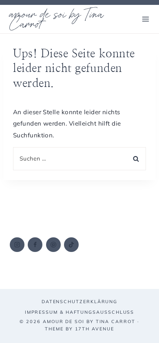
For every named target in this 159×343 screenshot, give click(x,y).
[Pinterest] (53, 244)
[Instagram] (17, 244)
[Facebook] (35, 244)
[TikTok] (71, 244)
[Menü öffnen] (145, 19)
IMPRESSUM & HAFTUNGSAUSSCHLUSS (80, 312)
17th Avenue (94, 329)
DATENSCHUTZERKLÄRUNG (79, 301)
